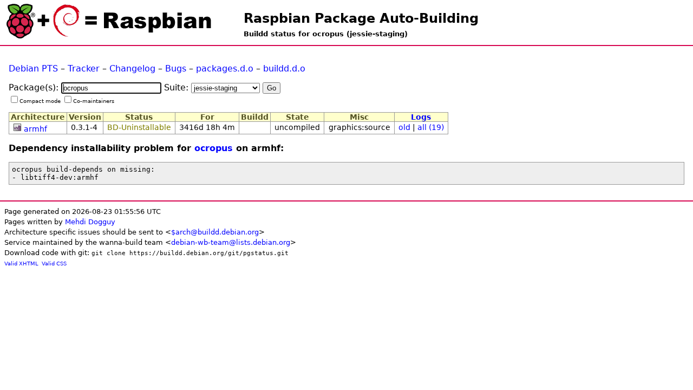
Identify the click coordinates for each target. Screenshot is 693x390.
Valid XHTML (21, 263)
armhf (35, 129)
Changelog (132, 68)
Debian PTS (33, 68)
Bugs (175, 68)
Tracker (84, 68)
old (404, 127)
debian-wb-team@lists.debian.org (230, 242)
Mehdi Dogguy (90, 222)
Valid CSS (54, 263)
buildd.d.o (284, 68)
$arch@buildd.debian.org (215, 232)
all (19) (430, 127)
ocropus (213, 148)
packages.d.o (224, 68)
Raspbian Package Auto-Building (361, 18)
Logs (421, 117)
